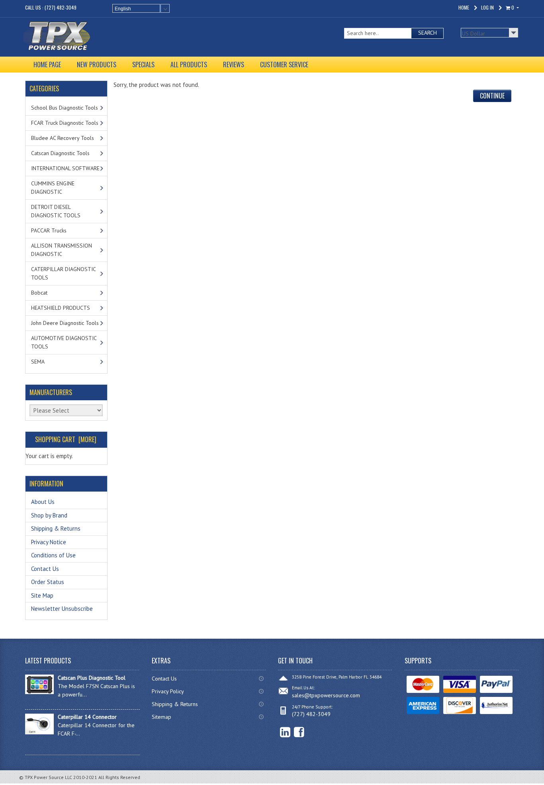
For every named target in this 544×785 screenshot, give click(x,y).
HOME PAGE (47, 64)
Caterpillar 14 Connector (87, 716)
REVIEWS (233, 64)
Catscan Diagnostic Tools (60, 153)
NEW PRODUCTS (96, 64)
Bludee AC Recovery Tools (62, 138)
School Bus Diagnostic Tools (64, 107)
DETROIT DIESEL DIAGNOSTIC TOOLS (55, 211)
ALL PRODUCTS (188, 64)
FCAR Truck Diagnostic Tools (64, 122)
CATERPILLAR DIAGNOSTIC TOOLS (63, 273)
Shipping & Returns (55, 528)
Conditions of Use (53, 555)
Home (463, 7)
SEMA (38, 361)
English (123, 9)
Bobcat (39, 292)
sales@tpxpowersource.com (326, 695)
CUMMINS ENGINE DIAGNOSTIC (52, 187)
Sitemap (161, 716)
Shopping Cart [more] (65, 439)
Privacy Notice (48, 542)
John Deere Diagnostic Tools (65, 323)
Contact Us (45, 569)
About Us (43, 502)
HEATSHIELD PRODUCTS (60, 307)
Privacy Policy (168, 691)
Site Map (42, 595)
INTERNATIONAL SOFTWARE (65, 168)
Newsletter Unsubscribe (62, 608)
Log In (487, 7)
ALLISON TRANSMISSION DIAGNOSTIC (61, 250)
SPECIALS (143, 64)
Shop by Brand (49, 515)
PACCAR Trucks (49, 230)
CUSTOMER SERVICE (284, 64)
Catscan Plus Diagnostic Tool (91, 677)
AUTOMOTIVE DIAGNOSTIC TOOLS (64, 342)
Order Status (47, 582)
